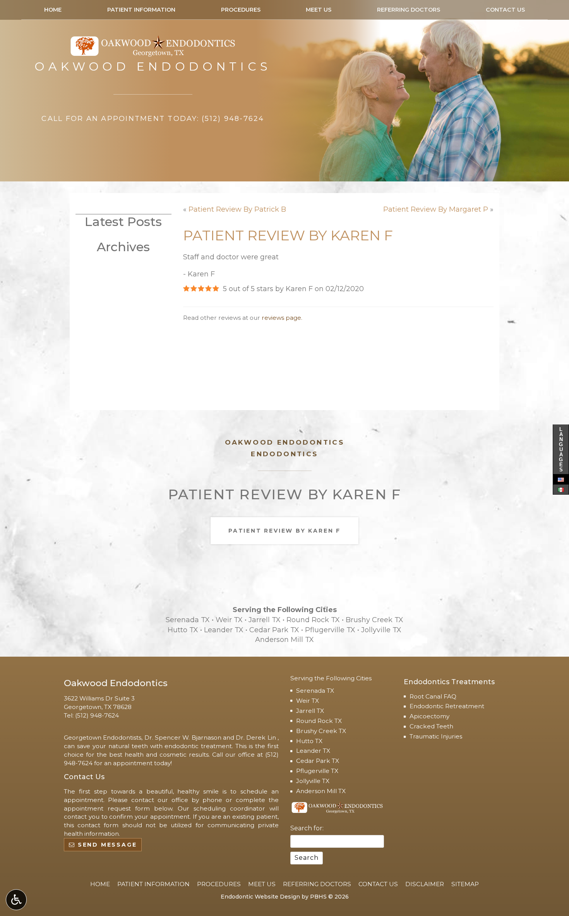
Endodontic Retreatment (447, 706)
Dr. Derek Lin (257, 737)
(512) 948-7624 (97, 715)
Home (53, 10)
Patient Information (141, 10)
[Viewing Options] (16, 899)
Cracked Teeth (431, 726)
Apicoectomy (429, 716)
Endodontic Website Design (260, 896)
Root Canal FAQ (433, 696)
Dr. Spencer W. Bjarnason (182, 737)
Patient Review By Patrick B (237, 209)
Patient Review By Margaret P (435, 209)
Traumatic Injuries (436, 736)
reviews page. (282, 317)
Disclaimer (424, 884)
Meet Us (318, 10)
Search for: (307, 828)
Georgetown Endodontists (102, 737)
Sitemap (465, 884)
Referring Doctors (408, 10)
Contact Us (505, 10)
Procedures (241, 10)
